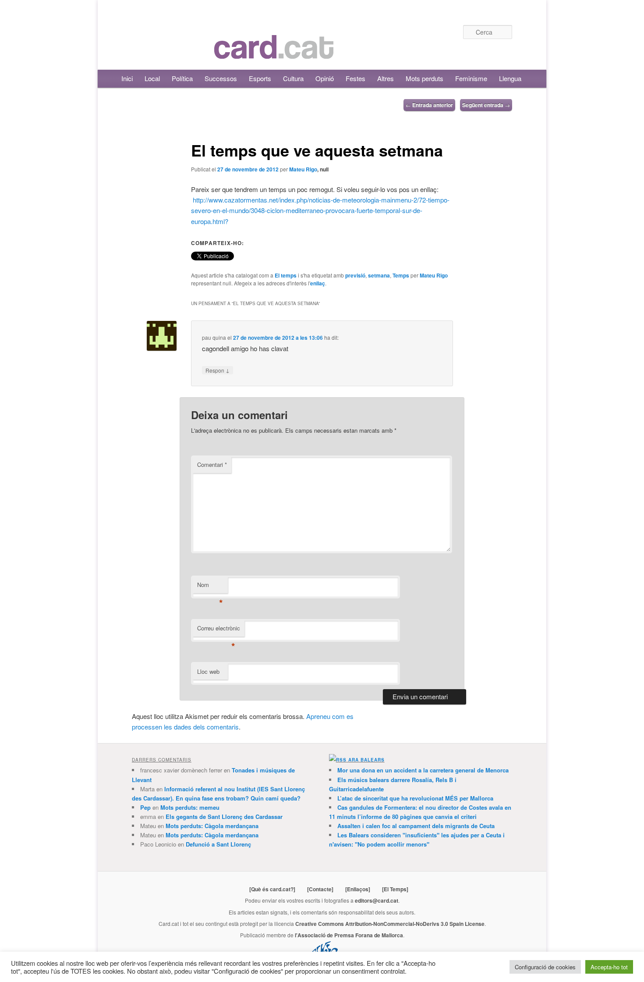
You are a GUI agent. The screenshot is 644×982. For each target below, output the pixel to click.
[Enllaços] (357, 889)
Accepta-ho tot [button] (609, 967)
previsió (355, 275)
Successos (221, 78)
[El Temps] (395, 889)
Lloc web (208, 671)
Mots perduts (424, 78)
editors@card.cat (376, 900)
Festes (355, 78)
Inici (127, 78)
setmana (379, 275)
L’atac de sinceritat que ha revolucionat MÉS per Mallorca (415, 798)
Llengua (510, 78)
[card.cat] (273, 53)
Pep (145, 807)
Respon (217, 370)
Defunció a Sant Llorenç (218, 844)
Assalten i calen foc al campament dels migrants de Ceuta (416, 826)
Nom (210, 586)
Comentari (212, 464)
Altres (385, 78)
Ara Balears (366, 760)
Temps (401, 275)
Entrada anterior (429, 105)
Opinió (324, 78)
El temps (286, 275)
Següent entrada (486, 105)
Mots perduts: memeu (189, 807)
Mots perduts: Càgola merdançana (212, 826)
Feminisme (471, 78)
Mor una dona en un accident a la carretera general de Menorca (423, 770)
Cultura (293, 78)
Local (152, 78)
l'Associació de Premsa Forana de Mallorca (349, 935)
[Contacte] (320, 889)
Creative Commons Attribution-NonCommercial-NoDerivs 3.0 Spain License (390, 924)
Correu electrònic (218, 630)
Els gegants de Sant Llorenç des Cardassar (224, 816)
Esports (260, 78)
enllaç (317, 283)
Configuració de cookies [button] (545, 967)
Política (182, 78)
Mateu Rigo (303, 169)
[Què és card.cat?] (272, 889)
